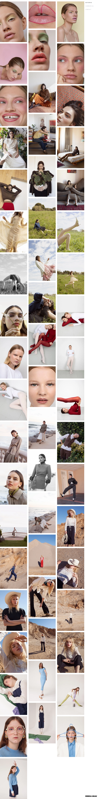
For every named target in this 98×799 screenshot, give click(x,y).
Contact (88, 9)
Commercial (89, 6)
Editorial (88, 2)
